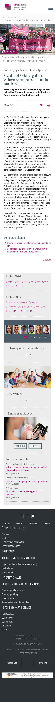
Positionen (8, 551)
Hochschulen (7, 568)
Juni (25, 281)
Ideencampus (8, 598)
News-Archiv (12, 17)
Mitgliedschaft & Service (16, 607)
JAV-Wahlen (15, 394)
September (12, 306)
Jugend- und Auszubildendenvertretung (19, 564)
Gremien (5, 534)
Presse (7, 523)
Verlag (4, 630)
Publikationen (33, 523)
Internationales (11, 577)
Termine (19, 523)
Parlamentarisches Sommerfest (16, 602)
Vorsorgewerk (8, 618)
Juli (18, 281)
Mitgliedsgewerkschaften (13, 542)
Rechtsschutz (8, 614)
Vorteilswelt (7, 622)
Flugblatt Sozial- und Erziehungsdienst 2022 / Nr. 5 (29, 244)
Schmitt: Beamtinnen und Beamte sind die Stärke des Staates (26, 469)
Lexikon (47, 523)
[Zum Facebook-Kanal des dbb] (22, 516)
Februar (11, 286)
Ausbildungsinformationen (18, 558)
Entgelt (35, 446)
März (46, 281)
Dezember (12, 302)
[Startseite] (3, 17)
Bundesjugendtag (10, 595)
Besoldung (20, 446)
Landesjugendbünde (11, 546)
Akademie (6, 626)
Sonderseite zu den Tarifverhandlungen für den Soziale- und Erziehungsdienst (27, 250)
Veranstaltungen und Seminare (21, 584)
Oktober (34, 302)
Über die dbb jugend (14, 528)
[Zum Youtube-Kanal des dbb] (33, 516)
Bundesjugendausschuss (13, 591)
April (39, 281)
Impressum (43, 663)
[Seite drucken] (47, 105)
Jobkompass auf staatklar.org (26, 348)
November (23, 302)
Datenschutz (12, 663)
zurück (48, 259)
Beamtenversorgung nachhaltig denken (27, 481)
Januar (20, 286)
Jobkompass (7, 572)
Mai (32, 281)
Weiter (27, 354)
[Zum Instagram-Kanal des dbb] (27, 516)
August (10, 281)
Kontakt (5, 538)
